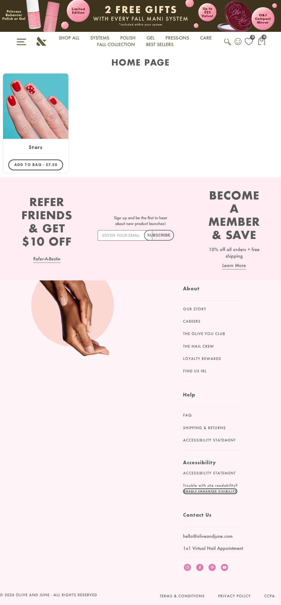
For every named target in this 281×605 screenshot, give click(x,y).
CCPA (269, 596)
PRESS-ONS (177, 38)
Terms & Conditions (182, 596)
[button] (210, 491)
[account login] (238, 42)
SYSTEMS (99, 38)
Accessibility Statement (209, 440)
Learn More (234, 265)
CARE (206, 38)
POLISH (128, 38)
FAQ (187, 415)
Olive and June (33, 595)
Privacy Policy (234, 596)
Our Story (194, 309)
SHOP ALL (69, 38)
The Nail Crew (198, 346)
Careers (192, 321)
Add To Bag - (38, 164)
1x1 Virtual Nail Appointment (213, 548)
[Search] (228, 45)
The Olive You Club (204, 333)
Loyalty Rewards (202, 358)
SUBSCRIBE (159, 235)
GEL (150, 38)
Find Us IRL (195, 371)
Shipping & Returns (204, 428)
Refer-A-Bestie (46, 258)
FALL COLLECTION (116, 44)
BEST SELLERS (159, 44)
